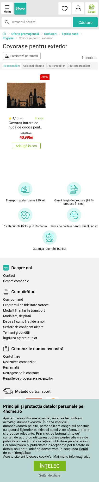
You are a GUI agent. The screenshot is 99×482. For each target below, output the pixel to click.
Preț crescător (56, 65)
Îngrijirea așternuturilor (20, 338)
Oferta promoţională (25, 34)
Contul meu (11, 356)
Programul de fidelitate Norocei (26, 305)
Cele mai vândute (33, 65)
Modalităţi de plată (17, 316)
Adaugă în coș (26, 146)
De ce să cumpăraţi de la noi (23, 321)
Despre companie (16, 281)
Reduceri (50, 34)
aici (86, 456)
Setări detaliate (49, 475)
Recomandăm (11, 65)
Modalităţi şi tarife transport (24, 310)
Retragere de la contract (21, 373)
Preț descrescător (79, 65)
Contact (9, 275)
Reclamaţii (11, 367)
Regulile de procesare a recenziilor (28, 378)
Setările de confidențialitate (23, 327)
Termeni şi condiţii (16, 332)
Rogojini (8, 38)
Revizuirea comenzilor (19, 362)
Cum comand (13, 299)
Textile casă (70, 34)
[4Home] (6, 34)
